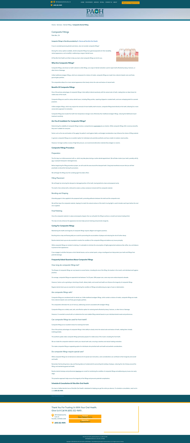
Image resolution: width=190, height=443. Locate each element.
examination (97, 126)
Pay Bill (102, 2)
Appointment (85, 421)
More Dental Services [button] (58, 396)
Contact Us (108, 2)
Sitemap (122, 441)
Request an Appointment (131, 3)
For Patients (89, 2)
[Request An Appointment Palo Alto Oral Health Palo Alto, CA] (72, 2)
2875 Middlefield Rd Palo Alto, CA (63, 2)
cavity (77, 133)
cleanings (78, 371)
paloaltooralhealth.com (96, 436)
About (115, 2)
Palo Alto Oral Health (91, 41)
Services (96, 2)
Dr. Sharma (80, 41)
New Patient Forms (85, 416)
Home (82, 2)
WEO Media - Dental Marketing (92, 441)
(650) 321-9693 (74, 410)
